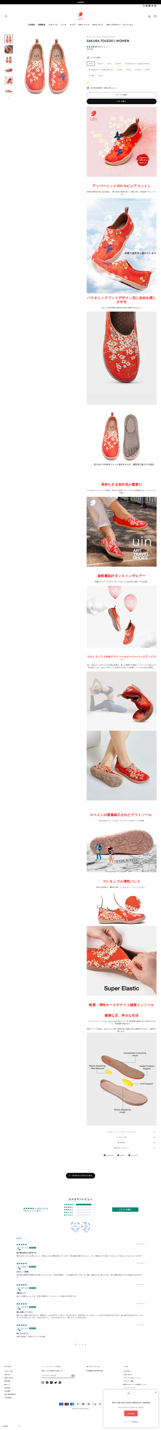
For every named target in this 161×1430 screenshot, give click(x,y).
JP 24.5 (120, 70)
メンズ (63, 25)
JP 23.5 (118, 64)
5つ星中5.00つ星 (41, 1208)
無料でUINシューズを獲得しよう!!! (134, 1384)
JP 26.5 (91, 76)
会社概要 (7, 1391)
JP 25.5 (138, 70)
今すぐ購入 (121, 101)
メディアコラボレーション (132, 1378)
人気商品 (31, 25)
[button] (92, 47)
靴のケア (7, 1384)
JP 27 (101, 76)
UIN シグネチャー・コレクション (119, 25)
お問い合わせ (127, 1374)
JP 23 (109, 64)
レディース (53, 25)
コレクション (97, 37)
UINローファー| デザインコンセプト (121, 1132)
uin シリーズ (83, 25)
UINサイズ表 (122, 1137)
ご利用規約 (8, 1398)
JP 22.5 (100, 64)
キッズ (72, 25)
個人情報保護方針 (10, 1394)
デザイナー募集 (128, 1381)
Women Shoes (108, 37)
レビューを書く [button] (125, 1209)
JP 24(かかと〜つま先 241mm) (101, 70)
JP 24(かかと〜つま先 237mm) (137, 64)
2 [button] (79, 1345)
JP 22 (91, 64)
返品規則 (7, 1388)
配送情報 (121, 1142)
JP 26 (147, 70)
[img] (22, 1244)
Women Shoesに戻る (82, 1175)
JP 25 (129, 70)
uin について (97, 25)
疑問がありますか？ (121, 1148)
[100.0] (75, 1226)
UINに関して (127, 1371)
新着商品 (41, 25)
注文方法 (7, 1374)
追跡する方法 (8, 1378)
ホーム (89, 37)
